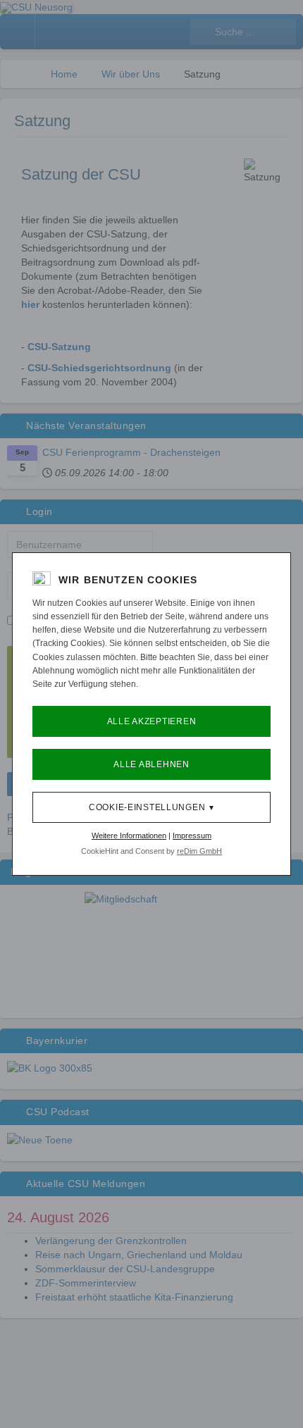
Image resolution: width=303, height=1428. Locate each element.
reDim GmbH (199, 851)
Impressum (192, 835)
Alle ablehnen (151, 764)
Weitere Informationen (129, 835)
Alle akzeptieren (152, 721)
